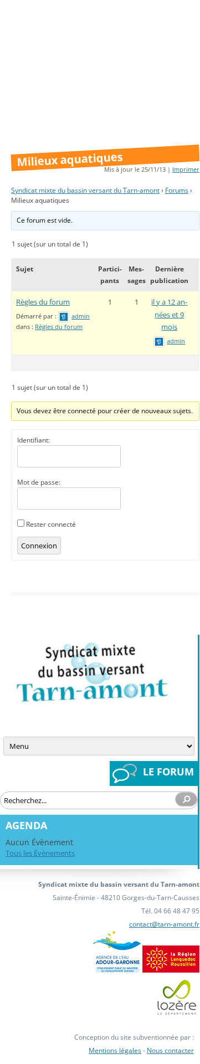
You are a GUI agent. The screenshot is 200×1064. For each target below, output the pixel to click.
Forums (176, 190)
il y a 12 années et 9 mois (169, 314)
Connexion (39, 546)
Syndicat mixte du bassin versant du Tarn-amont (85, 190)
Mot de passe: (38, 482)
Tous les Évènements (40, 853)
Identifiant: (33, 440)
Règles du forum (43, 302)
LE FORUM (168, 771)
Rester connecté (51, 524)
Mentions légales (115, 1050)
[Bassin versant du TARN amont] (91, 700)
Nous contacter (170, 1050)
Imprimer (185, 169)
